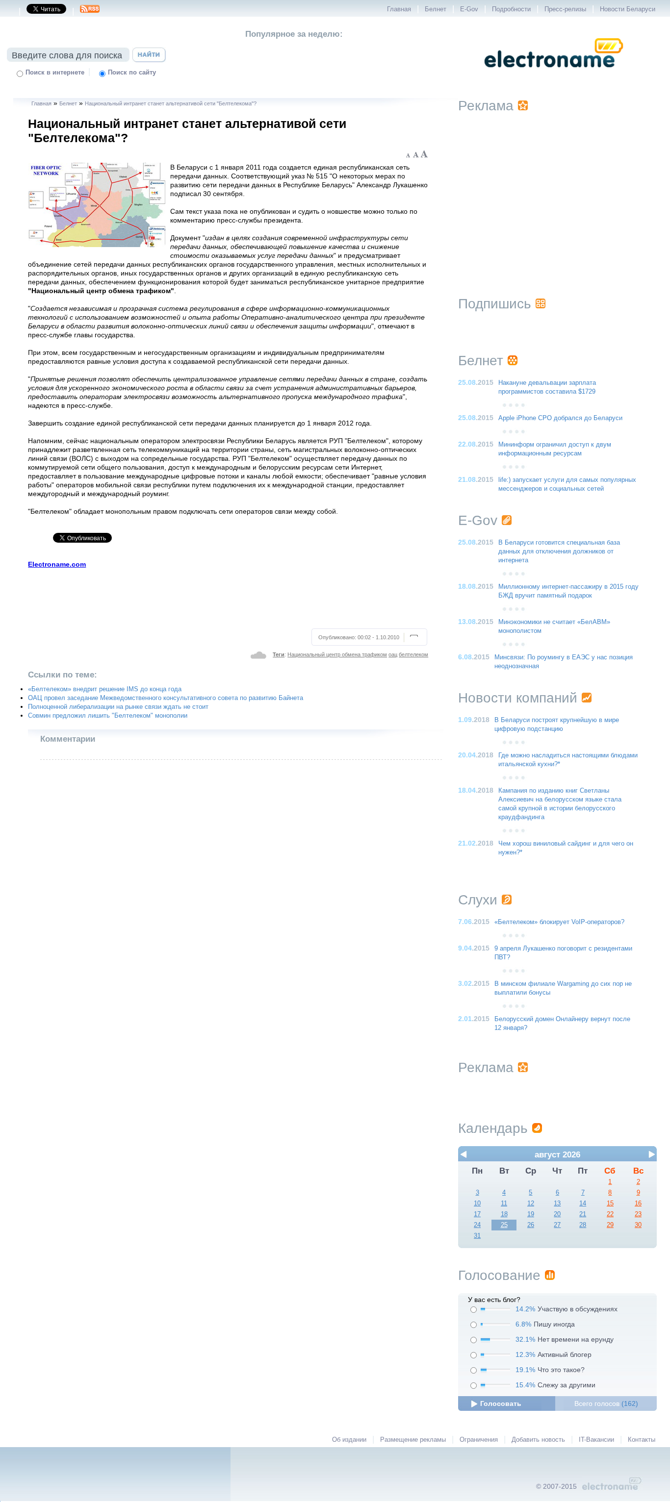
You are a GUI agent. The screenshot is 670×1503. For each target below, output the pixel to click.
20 (557, 1214)
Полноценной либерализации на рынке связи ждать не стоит (118, 706)
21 (582, 1214)
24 (477, 1225)
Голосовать (500, 1403)
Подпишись (494, 303)
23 (638, 1214)
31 (477, 1235)
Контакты (641, 1439)
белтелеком (413, 654)
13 (557, 1203)
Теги (278, 654)
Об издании (349, 1439)
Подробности (511, 9)
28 (582, 1225)
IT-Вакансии (596, 1439)
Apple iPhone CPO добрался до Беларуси (560, 418)
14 (582, 1203)
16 (638, 1203)
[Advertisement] (228, 597)
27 (557, 1225)
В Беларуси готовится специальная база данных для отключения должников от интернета (559, 551)
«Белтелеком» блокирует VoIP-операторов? (559, 922)
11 (504, 1203)
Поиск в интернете (55, 72)
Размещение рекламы (413, 1439)
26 (530, 1225)
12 (530, 1203)
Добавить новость (538, 1439)
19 (530, 1214)
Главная (399, 9)
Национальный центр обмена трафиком (337, 654)
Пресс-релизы (565, 9)
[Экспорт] (90, 11)
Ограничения (479, 1439)
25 (504, 1225)
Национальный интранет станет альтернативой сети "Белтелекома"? (171, 103)
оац (392, 654)
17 (477, 1214)
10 (477, 1203)
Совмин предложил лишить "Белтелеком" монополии (107, 715)
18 (504, 1214)
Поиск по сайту (132, 72)
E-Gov (469, 9)
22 (610, 1214)
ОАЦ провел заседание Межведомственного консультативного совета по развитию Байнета (165, 698)
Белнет (435, 9)
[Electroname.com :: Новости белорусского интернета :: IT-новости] (554, 74)
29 (610, 1225)
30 (638, 1225)
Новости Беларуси (627, 9)
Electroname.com (57, 564)
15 (610, 1203)
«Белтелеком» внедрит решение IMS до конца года (104, 689)
